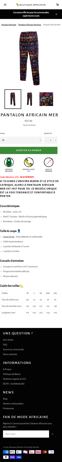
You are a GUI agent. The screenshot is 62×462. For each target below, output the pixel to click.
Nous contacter (10, 354)
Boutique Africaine (9, 25)
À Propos (7, 369)
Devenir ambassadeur (13, 403)
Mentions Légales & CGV (14, 379)
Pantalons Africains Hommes (29, 25)
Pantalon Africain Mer (51, 25)
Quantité (48, 133)
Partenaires (8, 408)
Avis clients (8, 340)
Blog (5, 399)
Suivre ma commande (13, 349)
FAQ (5, 344)
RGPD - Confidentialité (13, 384)
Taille (2, 133)
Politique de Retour (12, 374)
